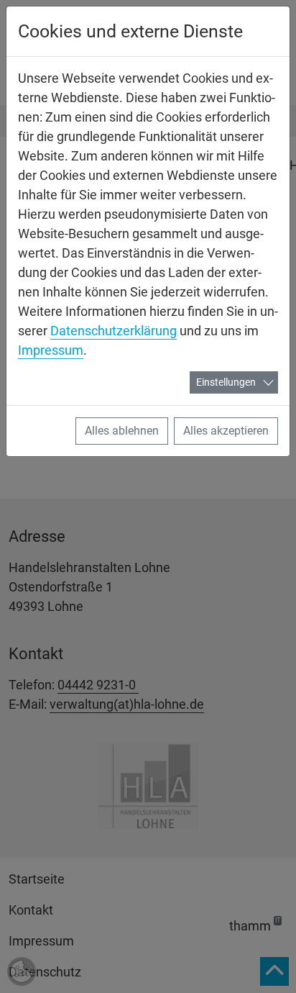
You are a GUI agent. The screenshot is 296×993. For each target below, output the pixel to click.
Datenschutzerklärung (113, 330)
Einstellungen (226, 382)
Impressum (50, 350)
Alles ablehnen (122, 430)
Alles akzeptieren (226, 430)
